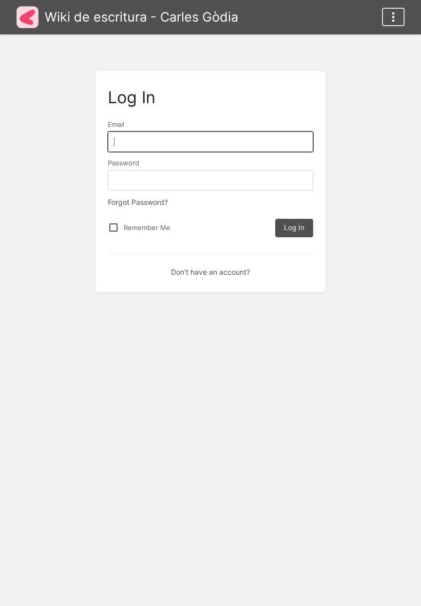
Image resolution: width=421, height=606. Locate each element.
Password (123, 163)
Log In (294, 227)
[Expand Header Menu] (393, 17)
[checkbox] (113, 227)
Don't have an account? (210, 272)
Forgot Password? (138, 202)
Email (116, 124)
